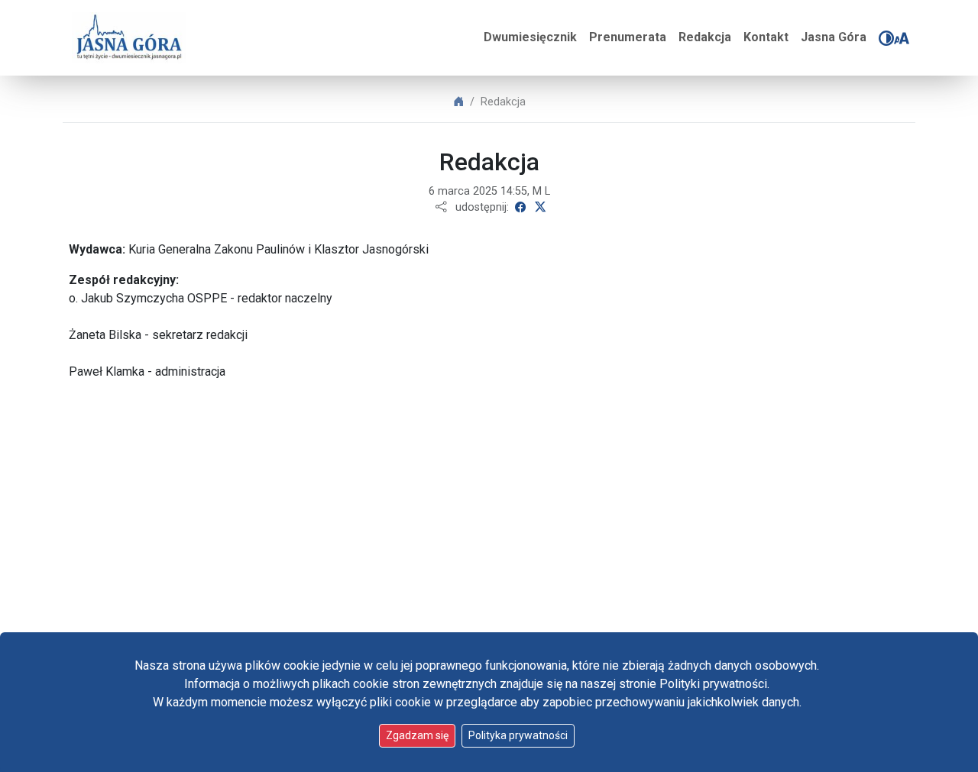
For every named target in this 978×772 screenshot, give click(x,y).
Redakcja (704, 37)
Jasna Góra (833, 37)
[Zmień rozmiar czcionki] (901, 38)
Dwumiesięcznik (530, 37)
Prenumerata (627, 37)
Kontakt (766, 37)
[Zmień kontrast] (886, 38)
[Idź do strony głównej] (129, 37)
